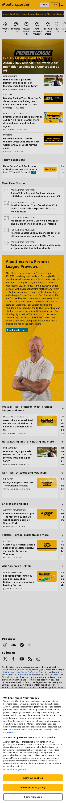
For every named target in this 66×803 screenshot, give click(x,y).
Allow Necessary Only (33, 787)
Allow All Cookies (33, 777)
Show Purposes (33, 796)
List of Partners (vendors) (15, 769)
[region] (33, 746)
